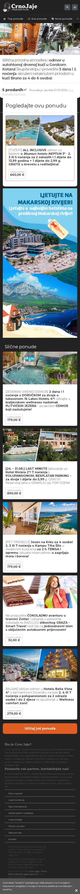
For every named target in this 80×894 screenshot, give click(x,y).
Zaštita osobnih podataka (20, 813)
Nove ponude (61, 19)
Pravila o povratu (16, 826)
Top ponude (13, 19)
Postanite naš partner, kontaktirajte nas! (37, 769)
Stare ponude (15, 832)
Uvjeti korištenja (16, 800)
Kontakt (12, 839)
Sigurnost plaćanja (17, 806)
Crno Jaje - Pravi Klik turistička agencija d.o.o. (27, 873)
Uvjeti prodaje (15, 819)
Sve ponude (37, 19)
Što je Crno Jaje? (18, 744)
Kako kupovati (15, 793)
